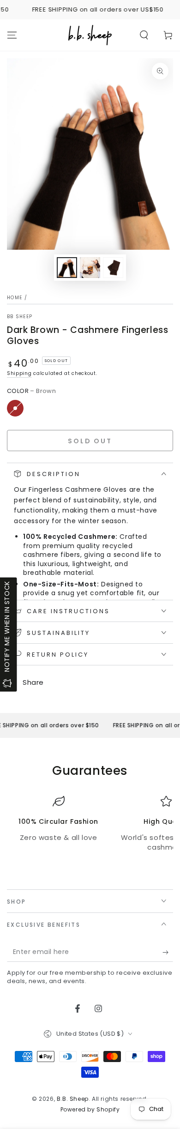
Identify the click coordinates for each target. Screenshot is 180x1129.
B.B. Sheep (73, 1099)
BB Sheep (19, 317)
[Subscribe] (167, 952)
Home (14, 297)
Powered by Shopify (90, 1109)
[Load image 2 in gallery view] (90, 267)
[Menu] (12, 35)
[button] (144, 35)
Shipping (19, 373)
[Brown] (15, 408)
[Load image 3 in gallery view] (113, 267)
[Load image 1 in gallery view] (67, 267)
